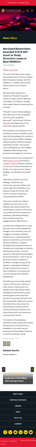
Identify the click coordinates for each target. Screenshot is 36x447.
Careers (18, 406)
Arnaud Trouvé (12, 161)
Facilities (18, 418)
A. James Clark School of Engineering (12, 7)
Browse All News (9, 354)
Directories (18, 394)
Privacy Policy (4, 441)
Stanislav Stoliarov (10, 163)
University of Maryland (18, 3)
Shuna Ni (6, 123)
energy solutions (8, 65)
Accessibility (13, 441)
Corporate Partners (18, 400)
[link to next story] (8, 344)
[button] (3, 369)
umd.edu (3, 444)
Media (18, 412)
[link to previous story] (4, 344)
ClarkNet (18, 424)
